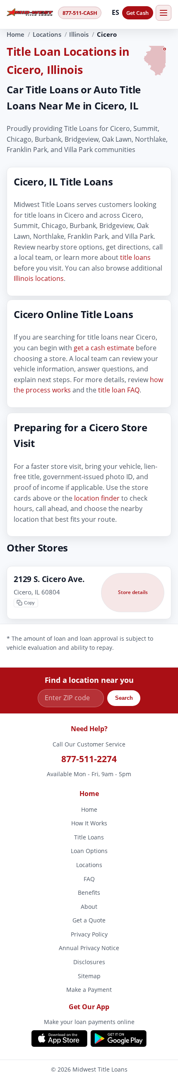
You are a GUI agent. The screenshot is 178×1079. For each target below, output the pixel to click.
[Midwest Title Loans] (30, 12)
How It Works (89, 823)
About (89, 906)
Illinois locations (39, 278)
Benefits (89, 892)
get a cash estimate (104, 347)
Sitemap (89, 976)
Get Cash (137, 13)
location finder (97, 497)
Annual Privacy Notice (89, 948)
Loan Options (89, 851)
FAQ (89, 879)
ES (116, 12)
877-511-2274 (89, 759)
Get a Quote (89, 921)
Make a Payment (89, 990)
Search (124, 698)
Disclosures (89, 962)
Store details (133, 592)
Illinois (79, 34)
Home (15, 34)
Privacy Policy (89, 934)
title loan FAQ (119, 390)
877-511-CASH (80, 13)
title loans (135, 257)
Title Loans (89, 837)
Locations (47, 34)
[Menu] (163, 13)
